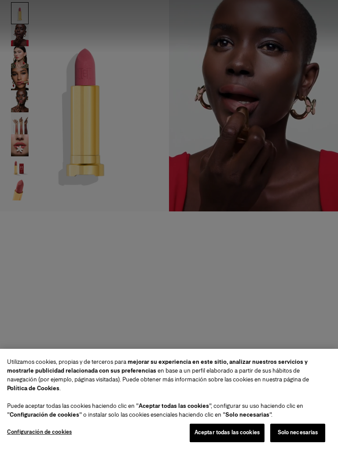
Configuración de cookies (39, 432)
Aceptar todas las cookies (227, 432)
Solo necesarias (298, 432)
